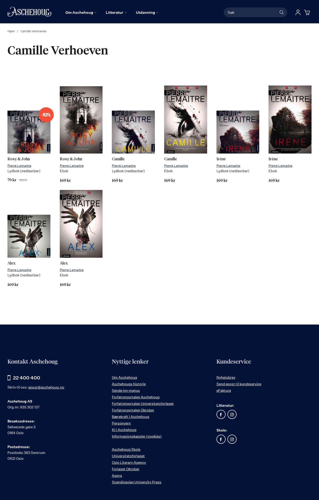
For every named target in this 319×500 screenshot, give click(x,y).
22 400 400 (26, 378)
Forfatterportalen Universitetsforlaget (143, 403)
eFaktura (223, 390)
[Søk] (281, 12)
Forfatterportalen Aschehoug (136, 397)
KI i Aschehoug (124, 430)
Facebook (221, 414)
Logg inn (298, 12)
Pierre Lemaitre (19, 166)
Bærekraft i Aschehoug (130, 416)
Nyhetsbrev (225, 377)
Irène (221, 159)
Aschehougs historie (129, 384)
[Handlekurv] (308, 12)
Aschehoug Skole (126, 449)
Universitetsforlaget (128, 456)
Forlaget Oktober (125, 469)
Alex (11, 263)
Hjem (11, 31)
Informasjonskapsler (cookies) (137, 436)
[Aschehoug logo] (29, 12)
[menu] (112, 12)
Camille (118, 159)
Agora (117, 475)
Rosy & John (18, 159)
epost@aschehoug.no (46, 387)
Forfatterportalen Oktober (133, 410)
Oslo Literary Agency (129, 462)
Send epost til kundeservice (238, 384)
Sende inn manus (126, 390)
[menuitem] (81, 12)
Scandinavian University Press (136, 482)
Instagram (232, 414)
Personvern (121, 423)
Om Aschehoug (124, 377)
